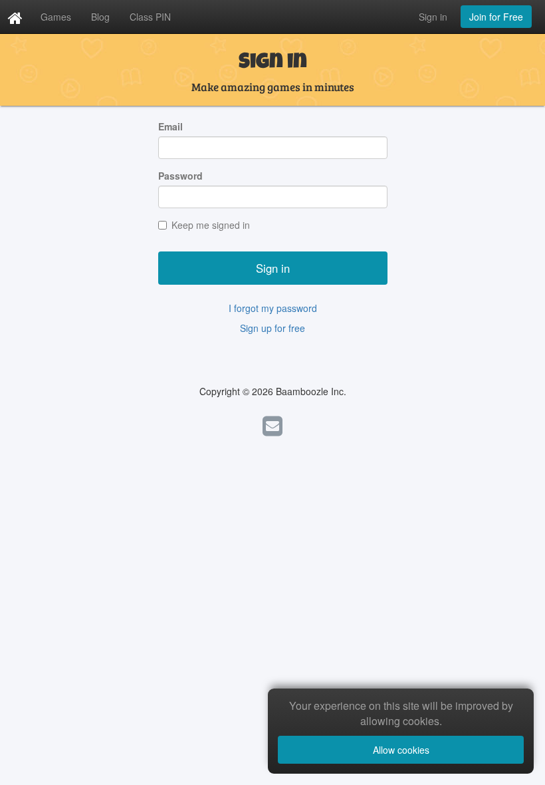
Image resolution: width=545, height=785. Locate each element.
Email (170, 126)
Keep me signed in (210, 225)
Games (56, 16)
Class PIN (150, 16)
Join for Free (496, 16)
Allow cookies (401, 749)
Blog (100, 16)
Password (180, 175)
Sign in (433, 16)
